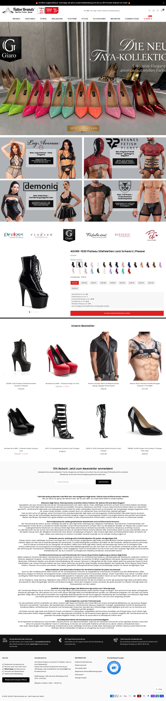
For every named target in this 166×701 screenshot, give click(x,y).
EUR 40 (122, 283)
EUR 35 (74, 283)
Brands (16, 18)
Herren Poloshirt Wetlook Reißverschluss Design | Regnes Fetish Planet (103, 384)
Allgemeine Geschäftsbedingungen (88, 671)
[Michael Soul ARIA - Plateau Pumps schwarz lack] (21, 421)
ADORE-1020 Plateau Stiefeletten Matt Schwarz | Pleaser (21, 384)
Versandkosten (81, 668)
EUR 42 (141, 283)
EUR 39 (112, 283)
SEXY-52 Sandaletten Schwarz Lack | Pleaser (62, 448)
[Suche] (149, 11)
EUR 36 (84, 283)
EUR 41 (131, 283)
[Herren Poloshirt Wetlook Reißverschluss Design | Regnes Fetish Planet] (103, 356)
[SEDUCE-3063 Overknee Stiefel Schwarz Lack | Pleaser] (103, 421)
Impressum (79, 674)
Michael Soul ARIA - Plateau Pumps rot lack (62, 383)
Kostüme (72, 18)
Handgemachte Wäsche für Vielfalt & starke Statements (125, 204)
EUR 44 (74, 288)
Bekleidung (57, 18)
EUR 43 (151, 283)
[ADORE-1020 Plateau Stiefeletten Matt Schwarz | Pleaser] (21, 356)
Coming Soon (132, 18)
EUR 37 (93, 283)
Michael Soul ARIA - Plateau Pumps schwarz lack (21, 449)
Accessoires (99, 18)
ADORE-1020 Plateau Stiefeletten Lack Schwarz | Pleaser (107, 251)
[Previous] (5, 283)
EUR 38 (103, 283)
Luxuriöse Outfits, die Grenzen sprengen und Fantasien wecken (41, 203)
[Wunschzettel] (158, 11)
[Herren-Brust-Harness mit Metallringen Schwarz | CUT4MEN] (145, 356)
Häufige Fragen (81, 678)
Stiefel (43, 18)
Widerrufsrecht (80, 665)
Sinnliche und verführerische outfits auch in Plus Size (41, 160)
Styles (85, 18)
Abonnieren (103, 482)
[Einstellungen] (154, 11)
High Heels (30, 18)
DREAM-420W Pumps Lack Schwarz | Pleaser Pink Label (145, 449)
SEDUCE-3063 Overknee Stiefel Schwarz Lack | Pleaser (103, 449)
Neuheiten (115, 18)
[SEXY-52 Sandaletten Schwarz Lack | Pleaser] (62, 421)
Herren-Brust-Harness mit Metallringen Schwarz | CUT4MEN (145, 384)
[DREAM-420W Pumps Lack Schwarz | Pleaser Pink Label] (145, 421)
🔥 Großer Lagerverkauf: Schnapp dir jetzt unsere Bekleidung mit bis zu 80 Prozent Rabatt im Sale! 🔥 (83, 3)
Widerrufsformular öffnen (16, 680)
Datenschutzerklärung (83, 662)
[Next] (62, 283)
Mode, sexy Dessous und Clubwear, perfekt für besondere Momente (125, 161)
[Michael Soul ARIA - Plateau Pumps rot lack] (62, 356)
